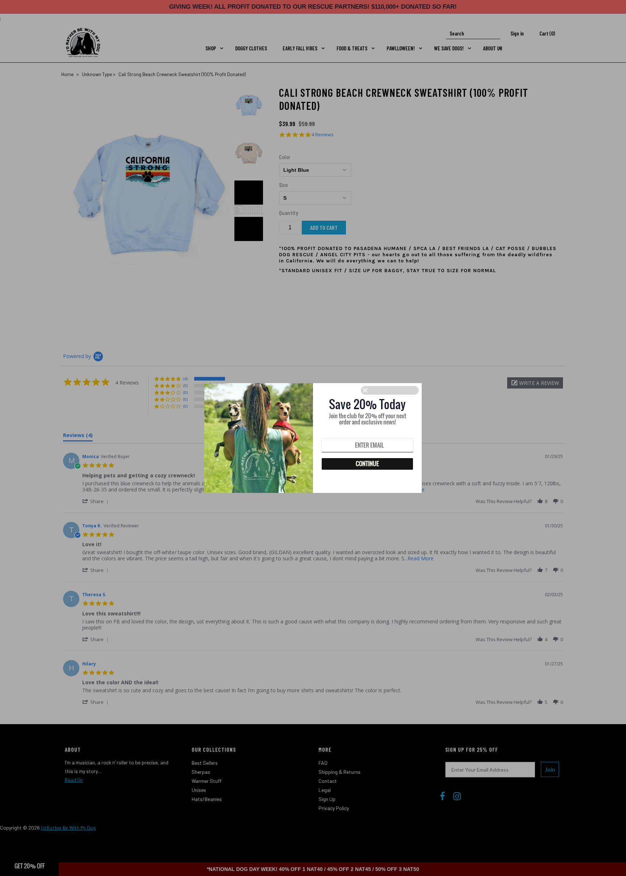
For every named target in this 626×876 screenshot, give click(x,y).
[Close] (390, 390)
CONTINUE (367, 463)
